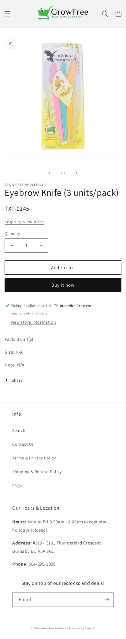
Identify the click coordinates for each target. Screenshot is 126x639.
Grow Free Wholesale (54, 628)
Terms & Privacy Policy (34, 458)
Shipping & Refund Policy (36, 471)
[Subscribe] (106, 600)
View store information (33, 322)
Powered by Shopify (82, 628)
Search (19, 430)
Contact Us (23, 444)
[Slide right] (76, 173)
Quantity (12, 233)
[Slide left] (49, 173)
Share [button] (17, 380)
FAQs (17, 486)
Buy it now (63, 285)
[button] (7, 13)
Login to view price (24, 222)
